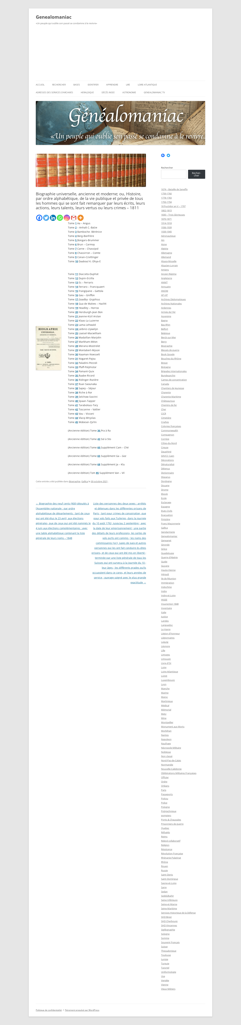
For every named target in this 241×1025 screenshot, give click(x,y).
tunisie (164, 959)
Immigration (167, 582)
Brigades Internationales (174, 371)
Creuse (164, 447)
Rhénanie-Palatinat (171, 857)
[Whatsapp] (60, 218)
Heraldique (87, 92)
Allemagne (166, 252)
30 (76, 354)
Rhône (164, 862)
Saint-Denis (167, 874)
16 (76, 295)
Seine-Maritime (169, 908)
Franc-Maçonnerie (170, 523)
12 (76, 278)
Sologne (165, 933)
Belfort (164, 329)
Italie (163, 612)
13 (76, 282)
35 (77, 375)
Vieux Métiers (168, 988)
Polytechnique (168, 811)
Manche (165, 688)
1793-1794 (166, 202)
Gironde (165, 544)
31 (76, 358)
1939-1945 (166, 231)
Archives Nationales (171, 303)
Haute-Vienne (168, 570)
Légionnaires (167, 637)
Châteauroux (168, 400)
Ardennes (166, 307)
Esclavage (166, 502)
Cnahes (165, 422)
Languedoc (167, 625)
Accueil (40, 84)
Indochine (166, 587)
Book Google (167, 354)
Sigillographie (168, 929)
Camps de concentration (174, 379)
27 (76, 341)
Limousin (166, 658)
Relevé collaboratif (170, 840)
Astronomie (129, 92)
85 (97, 473)
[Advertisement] (120, 54)
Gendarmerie (168, 532)
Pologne (165, 807)
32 (76, 363)
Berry (164, 341)
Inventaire (166, 608)
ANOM (164, 290)
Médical (165, 705)
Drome (164, 489)
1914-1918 (166, 223)
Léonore (165, 646)
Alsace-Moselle (168, 261)
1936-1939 (166, 227)
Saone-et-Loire (168, 883)
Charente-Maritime (171, 396)
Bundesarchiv (168, 375)
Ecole (164, 498)
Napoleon (166, 739)
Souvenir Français (170, 942)
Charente (166, 392)
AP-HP (164, 295)
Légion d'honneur (170, 633)
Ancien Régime (168, 274)
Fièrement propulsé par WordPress (82, 1010)
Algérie (164, 248)
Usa (163, 976)
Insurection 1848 (170, 603)
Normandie (167, 764)
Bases (76, 84)
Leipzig (164, 642)
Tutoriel (165, 967)
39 (77, 396)
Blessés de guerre (170, 350)
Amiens (165, 269)
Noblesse (166, 752)
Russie (164, 870)
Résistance (166, 849)
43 (76, 413)
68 (98, 464)
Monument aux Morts (172, 726)
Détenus (165, 468)
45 (76, 422)
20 (76, 312)
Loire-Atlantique (147, 84)
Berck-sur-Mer (168, 337)
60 (99, 447)
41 (76, 405)
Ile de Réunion (168, 578)
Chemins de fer (169, 405)
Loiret (164, 675)
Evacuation (167, 515)
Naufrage (166, 743)
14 (76, 286)
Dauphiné (166, 451)
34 (76, 371)
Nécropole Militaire (171, 747)
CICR (163, 413)
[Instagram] (67, 218)
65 (98, 456)
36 (76, 379)
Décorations (167, 460)
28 (76, 346)
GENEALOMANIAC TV (154, 92)
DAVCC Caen (167, 455)
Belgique (165, 333)
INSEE (164, 599)
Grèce (164, 548)
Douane (165, 485)
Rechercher (59, 84)
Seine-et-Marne (169, 904)
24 (77, 329)
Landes (165, 620)
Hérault (165, 574)
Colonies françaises (171, 426)
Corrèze (165, 438)
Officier (165, 777)
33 (76, 367)
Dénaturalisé (167, 464)
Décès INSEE (108, 92)
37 (76, 384)
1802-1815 (166, 210)
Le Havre (165, 629)
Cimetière (166, 417)
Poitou (164, 798)
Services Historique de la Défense (178, 912)
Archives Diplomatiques (173, 299)
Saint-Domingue (169, 878)
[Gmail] (74, 218)
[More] (80, 218)
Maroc (164, 697)
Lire (128, 84)
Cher (163, 409)
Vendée (165, 980)
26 (76, 337)
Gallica (84, 481)
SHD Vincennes (169, 925)
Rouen (164, 866)
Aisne (164, 244)
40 (77, 401)
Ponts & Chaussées (171, 819)
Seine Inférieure (169, 900)
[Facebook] (39, 218)
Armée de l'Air (168, 312)
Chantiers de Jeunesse (172, 388)
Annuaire (166, 286)
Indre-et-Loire (168, 595)
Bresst (164, 362)
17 (77, 299)
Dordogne (166, 481)
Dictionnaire (167, 472)
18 (76, 303)
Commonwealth (169, 430)
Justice (164, 616)
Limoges (165, 654)
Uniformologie (168, 972)
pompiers (166, 815)
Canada (165, 383)
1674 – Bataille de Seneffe (174, 189)
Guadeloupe (167, 553)
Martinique (167, 701)
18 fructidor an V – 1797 (173, 206)
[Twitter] (46, 218)
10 (76, 261)
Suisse (164, 946)
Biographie (74, 481)
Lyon (163, 684)
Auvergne (166, 316)
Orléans (165, 785)
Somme (165, 938)
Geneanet (166, 540)
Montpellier (167, 722)
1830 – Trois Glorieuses (173, 214)
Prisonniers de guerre (172, 823)
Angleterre (166, 278)
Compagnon (167, 434)
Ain (162, 240)
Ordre (164, 781)
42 (76, 409)
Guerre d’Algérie (169, 557)
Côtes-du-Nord (169, 443)
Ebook (164, 493)
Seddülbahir (167, 895)
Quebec (165, 828)
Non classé (166, 756)
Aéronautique (168, 235)
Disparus (165, 477)
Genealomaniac (53, 17)
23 (76, 324)
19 (76, 308)
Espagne (165, 506)
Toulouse (166, 955)
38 (76, 388)
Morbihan (166, 730)
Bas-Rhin (165, 324)
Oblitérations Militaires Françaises (178, 773)
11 (76, 274)
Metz (163, 713)
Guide (164, 561)
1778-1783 (166, 197)
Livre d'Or (166, 663)
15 (76, 291)
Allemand (166, 257)
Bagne (164, 320)
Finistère (165, 519)
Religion (165, 845)
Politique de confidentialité (49, 1010)
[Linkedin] (53, 218)
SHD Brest (166, 917)
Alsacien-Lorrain (169, 265)
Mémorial (166, 709)
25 (76, 333)
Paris (163, 790)
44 (76, 418)
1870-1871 (166, 219)
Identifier (93, 84)
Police (164, 802)
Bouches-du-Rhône (171, 358)
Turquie (165, 963)
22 (76, 320)
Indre (164, 591)
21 (76, 316)
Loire (163, 667)
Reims (164, 836)
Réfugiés (165, 832)
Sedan (164, 891)
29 (76, 350)
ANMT (164, 282)
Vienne (164, 984)
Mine (163, 718)
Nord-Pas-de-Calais (171, 760)
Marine (164, 692)
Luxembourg (168, 680)
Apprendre (112, 84)
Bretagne (166, 367)
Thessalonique (168, 950)
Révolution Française (172, 853)
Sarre (164, 887)
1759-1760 (166, 193)
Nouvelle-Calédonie (171, 768)
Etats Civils (166, 510)
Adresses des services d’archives (54, 92)
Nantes (165, 735)
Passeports (167, 794)
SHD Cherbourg (169, 921)
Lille (163, 650)
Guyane (165, 565)
